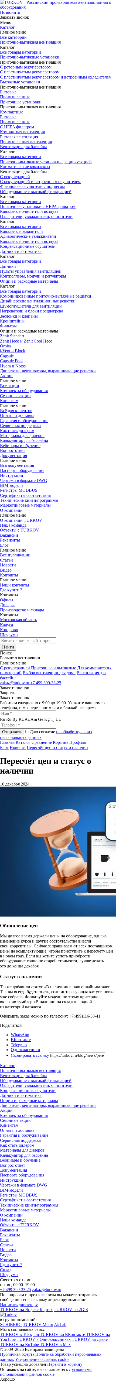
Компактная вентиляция (22, 131)
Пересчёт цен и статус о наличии (57, 747)
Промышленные (15, 96)
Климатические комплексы (25, 166)
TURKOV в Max (55, 1344)
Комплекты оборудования (24, 390)
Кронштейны (12, 321)
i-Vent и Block (12, 350)
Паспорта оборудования (22, 470)
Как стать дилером (17, 430)
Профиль (77, 742)
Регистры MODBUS (18, 490)
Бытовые (8, 92)
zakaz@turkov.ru (15, 682)
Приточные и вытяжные (53, 668)
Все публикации (15, 555)
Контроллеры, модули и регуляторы (33, 276)
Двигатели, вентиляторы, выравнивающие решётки (48, 371)
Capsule (7, 356)
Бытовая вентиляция (19, 137)
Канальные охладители (21, 231)
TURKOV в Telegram (20, 1334)
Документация (13, 455)
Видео (6, 570)
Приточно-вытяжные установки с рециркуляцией (46, 161)
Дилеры (7, 604)
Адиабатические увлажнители (28, 236)
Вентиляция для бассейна (23, 146)
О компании (11, 510)
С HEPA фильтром (17, 127)
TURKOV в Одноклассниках (44, 1339)
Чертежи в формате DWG (23, 480)
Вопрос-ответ (12, 450)
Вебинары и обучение (20, 445)
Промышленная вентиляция (26, 141)
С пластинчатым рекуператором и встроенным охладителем (55, 77)
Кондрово (9, 629)
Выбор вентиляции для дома (49, 672)
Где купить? (11, 590)
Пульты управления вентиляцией (31, 271)
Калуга (6, 624)
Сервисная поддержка (20, 425)
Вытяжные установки (20, 82)
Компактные (11, 112)
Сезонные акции (15, 395)
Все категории (13, 37)
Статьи (6, 560)
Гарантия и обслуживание (24, 420)
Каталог (7, 27)
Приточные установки (21, 102)
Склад (5, 1269)
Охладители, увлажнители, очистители (36, 216)
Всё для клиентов (16, 410)
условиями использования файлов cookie (46, 1372)
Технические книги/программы (29, 500)
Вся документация (17, 465)
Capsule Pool (11, 360)
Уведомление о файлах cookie (42, 1359)
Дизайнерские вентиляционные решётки (38, 301)
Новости (8, 565)
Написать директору (19, 1304)
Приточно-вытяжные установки (29, 57)
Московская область (18, 619)
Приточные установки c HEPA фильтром (38, 206)
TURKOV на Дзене (90, 1339)
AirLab (60, 1324)
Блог (4, 545)
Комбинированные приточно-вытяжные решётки (45, 296)
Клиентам (9, 400)
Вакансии (9, 535)
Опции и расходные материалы (29, 281)
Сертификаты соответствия (25, 495)
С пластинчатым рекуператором (30, 72)
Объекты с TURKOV (19, 530)
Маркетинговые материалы (25, 505)
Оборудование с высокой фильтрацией (35, 191)
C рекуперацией (15, 668)
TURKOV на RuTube (20, 1344)
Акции (6, 375)
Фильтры (8, 326)
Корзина (61, 742)
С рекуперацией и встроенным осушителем (40, 181)
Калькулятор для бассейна (24, 440)
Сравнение (42, 742)
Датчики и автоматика (21, 251)
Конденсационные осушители (28, 246)
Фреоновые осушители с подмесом (32, 186)
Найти (8, 647)
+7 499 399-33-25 (45, 682)
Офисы (6, 600)
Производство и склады (22, 610)
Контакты (9, 575)
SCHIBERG (11, 1324)
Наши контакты (14, 585)
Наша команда (13, 525)
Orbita (5, 346)
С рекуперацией (15, 176)
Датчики (8, 266)
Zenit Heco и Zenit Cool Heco (26, 341)
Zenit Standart (12, 336)
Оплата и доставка (17, 415)
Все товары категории (20, 52)
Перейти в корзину (64, 1364)
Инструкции (11, 475)
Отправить (12, 731)
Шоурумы (9, 635)
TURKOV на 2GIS (71, 1309)
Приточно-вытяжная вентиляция (30, 42)
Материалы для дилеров (22, 435)
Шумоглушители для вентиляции (31, 306)
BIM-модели (11, 485)
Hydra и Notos (13, 366)
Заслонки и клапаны (19, 316)
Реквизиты (10, 540)
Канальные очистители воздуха (29, 211)
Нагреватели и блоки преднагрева (31, 311)
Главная (8, 742)
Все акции (9, 385)
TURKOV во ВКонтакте (63, 1334)
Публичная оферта (17, 1354)
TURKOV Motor (38, 1324)
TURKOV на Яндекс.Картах (26, 1309)
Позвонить (10, 12)
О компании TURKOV (21, 520)
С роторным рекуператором (26, 67)
